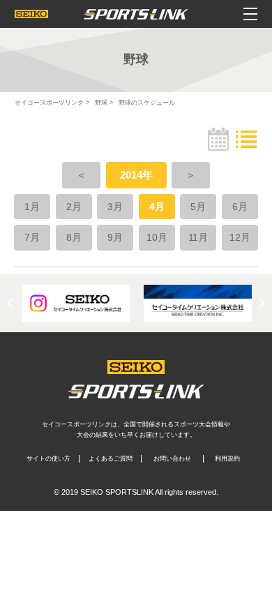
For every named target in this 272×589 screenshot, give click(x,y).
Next (260, 303)
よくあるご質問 (111, 458)
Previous (12, 303)
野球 (101, 102)
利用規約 (227, 458)
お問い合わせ (172, 458)
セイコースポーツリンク (49, 102)
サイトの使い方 (48, 458)
